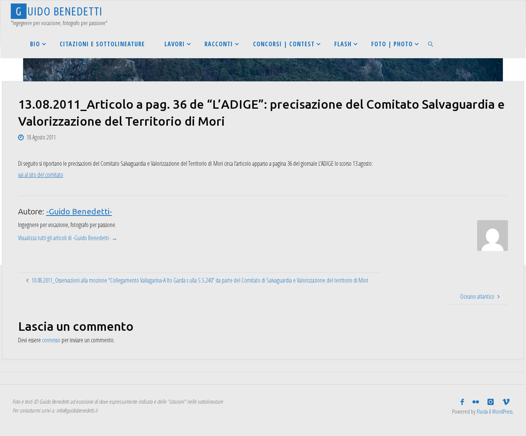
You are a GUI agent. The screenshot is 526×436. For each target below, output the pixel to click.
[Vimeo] (506, 402)
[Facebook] (462, 402)
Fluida (482, 411)
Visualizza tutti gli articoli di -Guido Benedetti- (67, 238)
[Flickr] (475, 402)
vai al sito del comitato (40, 174)
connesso (51, 340)
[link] (431, 43)
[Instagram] (490, 402)
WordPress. (503, 411)
